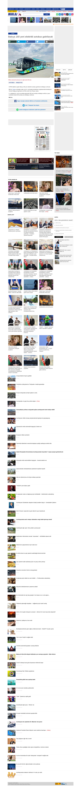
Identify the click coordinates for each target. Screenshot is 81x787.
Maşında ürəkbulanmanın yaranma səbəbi (27, 586)
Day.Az (49, 11)
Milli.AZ (13, 14)
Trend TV (24, 11)
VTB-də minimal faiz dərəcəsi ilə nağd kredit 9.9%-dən (19, 79)
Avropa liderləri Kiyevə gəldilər (24, 376)
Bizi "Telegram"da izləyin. (32, 105)
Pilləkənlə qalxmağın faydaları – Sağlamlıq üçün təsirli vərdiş (31, 603)
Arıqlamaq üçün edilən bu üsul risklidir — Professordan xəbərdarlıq (33, 578)
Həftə (64, 69)
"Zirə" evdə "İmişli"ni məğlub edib (24, 637)
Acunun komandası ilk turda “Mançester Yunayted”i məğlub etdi (32, 755)
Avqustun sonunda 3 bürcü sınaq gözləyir (26, 570)
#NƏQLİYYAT (19, 82)
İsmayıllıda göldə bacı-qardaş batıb (25, 679)
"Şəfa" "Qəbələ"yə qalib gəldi (23, 696)
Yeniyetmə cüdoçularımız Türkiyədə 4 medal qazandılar (30, 384)
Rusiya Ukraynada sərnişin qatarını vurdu (26, 392)
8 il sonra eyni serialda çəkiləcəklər (25, 688)
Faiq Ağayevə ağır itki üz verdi (23, 738)
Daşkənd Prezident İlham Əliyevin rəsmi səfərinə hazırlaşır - (33, 730)
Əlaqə (10, 11)
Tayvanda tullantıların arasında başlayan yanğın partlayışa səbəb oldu (34, 443)
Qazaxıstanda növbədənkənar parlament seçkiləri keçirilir (30, 468)
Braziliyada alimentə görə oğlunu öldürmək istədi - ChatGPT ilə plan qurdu (35, 629)
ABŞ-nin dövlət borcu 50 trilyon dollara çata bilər (28, 477)
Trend (13, 89)
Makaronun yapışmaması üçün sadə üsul (26, 544)
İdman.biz (65, 11)
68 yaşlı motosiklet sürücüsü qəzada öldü (26, 713)
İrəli (72, 20)
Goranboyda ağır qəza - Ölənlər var (25, 705)
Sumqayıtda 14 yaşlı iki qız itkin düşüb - (28, 401)
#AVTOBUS (11, 82)
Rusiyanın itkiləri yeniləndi (22, 435)
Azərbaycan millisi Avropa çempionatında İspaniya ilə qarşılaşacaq (33, 418)
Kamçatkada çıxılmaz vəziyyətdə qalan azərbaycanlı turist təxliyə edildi (35, 409)
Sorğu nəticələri (69, 236)
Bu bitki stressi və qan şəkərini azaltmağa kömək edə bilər (30, 553)
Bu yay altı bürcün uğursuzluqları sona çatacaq (28, 764)
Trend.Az (53, 11)
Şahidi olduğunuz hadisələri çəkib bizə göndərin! (32, 109)
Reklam (14, 11)
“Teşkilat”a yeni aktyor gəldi (23, 485)
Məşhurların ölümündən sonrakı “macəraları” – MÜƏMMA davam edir (33, 536)
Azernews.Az (58, 11)
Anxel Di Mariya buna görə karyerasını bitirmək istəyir (29, 662)
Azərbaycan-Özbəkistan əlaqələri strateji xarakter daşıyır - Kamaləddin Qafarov (36, 502)
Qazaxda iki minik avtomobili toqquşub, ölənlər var (29, 426)
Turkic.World (70, 11)
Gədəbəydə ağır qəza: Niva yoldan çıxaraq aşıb (28, 528)
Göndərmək (59, 236)
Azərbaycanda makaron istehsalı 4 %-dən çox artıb (29, 772)
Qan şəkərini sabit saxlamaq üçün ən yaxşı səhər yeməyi (30, 561)
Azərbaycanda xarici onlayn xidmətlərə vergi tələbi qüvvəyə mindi (34, 519)
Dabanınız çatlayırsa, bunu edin (24, 620)
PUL (37, 11)
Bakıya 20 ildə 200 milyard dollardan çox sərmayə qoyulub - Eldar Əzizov (36, 654)
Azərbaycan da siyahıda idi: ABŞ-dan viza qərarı (29, 721)
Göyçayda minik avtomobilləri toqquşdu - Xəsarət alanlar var (31, 460)
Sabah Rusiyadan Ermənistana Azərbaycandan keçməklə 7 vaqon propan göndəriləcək (39, 452)
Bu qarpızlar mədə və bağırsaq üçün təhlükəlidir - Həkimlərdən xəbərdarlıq (35, 494)
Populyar (58, 69)
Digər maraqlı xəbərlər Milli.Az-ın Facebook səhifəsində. (32, 101)
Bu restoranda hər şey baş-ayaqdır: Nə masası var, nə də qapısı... (33, 595)
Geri (8, 20)
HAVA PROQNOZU (42, 11)
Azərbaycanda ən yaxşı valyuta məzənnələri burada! (64, 24)
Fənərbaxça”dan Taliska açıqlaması (25, 671)
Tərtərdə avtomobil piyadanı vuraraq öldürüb (27, 645)
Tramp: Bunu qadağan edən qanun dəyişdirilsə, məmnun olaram (32, 747)
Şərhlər (70, 69)
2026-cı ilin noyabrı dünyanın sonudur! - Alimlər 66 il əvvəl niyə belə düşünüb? (36, 612)
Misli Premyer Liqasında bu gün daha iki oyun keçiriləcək (30, 511)
